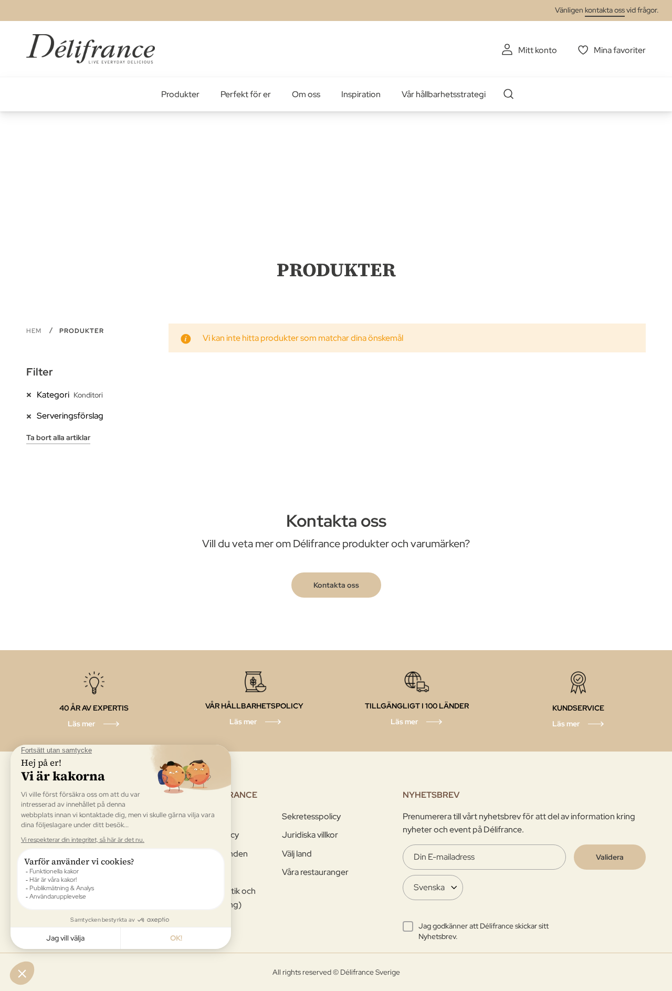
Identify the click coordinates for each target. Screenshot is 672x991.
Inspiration (361, 94)
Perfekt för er (245, 94)
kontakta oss (605, 10)
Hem (35, 331)
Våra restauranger (315, 872)
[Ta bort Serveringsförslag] (31, 415)
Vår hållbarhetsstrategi (444, 94)
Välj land (297, 853)
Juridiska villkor (310, 834)
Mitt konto (537, 50)
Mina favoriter (620, 50)
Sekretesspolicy (311, 816)
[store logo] (90, 48)
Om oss (306, 94)
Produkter (180, 94)
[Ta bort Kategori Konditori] (31, 394)
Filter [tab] (39, 372)
